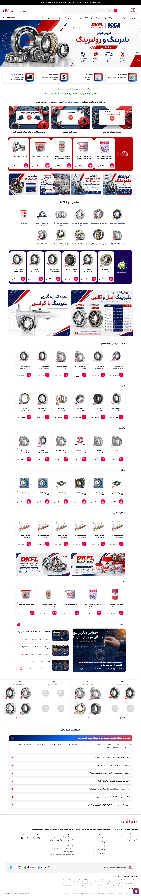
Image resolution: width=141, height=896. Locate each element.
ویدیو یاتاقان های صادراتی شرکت (29, 132)
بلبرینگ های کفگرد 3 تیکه (61, 224)
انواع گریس (23, 223)
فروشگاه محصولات (121, 18)
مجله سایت (78, 18)
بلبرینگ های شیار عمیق (117, 223)
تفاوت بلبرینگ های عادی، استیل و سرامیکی (38, 662)
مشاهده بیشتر (24, 624)
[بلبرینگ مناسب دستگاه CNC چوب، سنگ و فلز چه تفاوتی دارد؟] (60, 650)
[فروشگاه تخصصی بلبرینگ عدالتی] (99, 650)
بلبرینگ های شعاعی (42, 244)
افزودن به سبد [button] (112, 165)
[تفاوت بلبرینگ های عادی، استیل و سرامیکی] (60, 665)
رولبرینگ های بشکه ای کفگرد (61, 245)
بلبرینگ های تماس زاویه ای (80, 224)
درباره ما (48, 18)
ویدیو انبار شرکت (70, 132)
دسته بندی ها (134, 18)
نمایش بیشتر (20, 639)
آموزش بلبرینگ (98, 842)
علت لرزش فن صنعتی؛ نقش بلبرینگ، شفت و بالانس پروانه (33, 632)
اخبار (101, 838)
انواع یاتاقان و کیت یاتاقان (42, 224)
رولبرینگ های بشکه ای (98, 244)
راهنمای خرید (56, 18)
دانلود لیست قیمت (68, 18)
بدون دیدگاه (27, 639)
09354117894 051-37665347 (122, 829)
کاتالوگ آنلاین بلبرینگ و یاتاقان (92, 18)
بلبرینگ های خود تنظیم (99, 223)
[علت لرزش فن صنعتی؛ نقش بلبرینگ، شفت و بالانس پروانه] (60, 635)
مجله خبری (133, 837)
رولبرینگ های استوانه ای (80, 244)
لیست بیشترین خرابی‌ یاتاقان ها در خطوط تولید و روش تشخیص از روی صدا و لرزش (100, 663)
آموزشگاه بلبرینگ (108, 18)
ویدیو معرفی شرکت (112, 132)
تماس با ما (40, 18)
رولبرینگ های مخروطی (117, 244)
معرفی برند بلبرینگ (97, 853)
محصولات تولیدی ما (97, 849)
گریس (101, 845)
